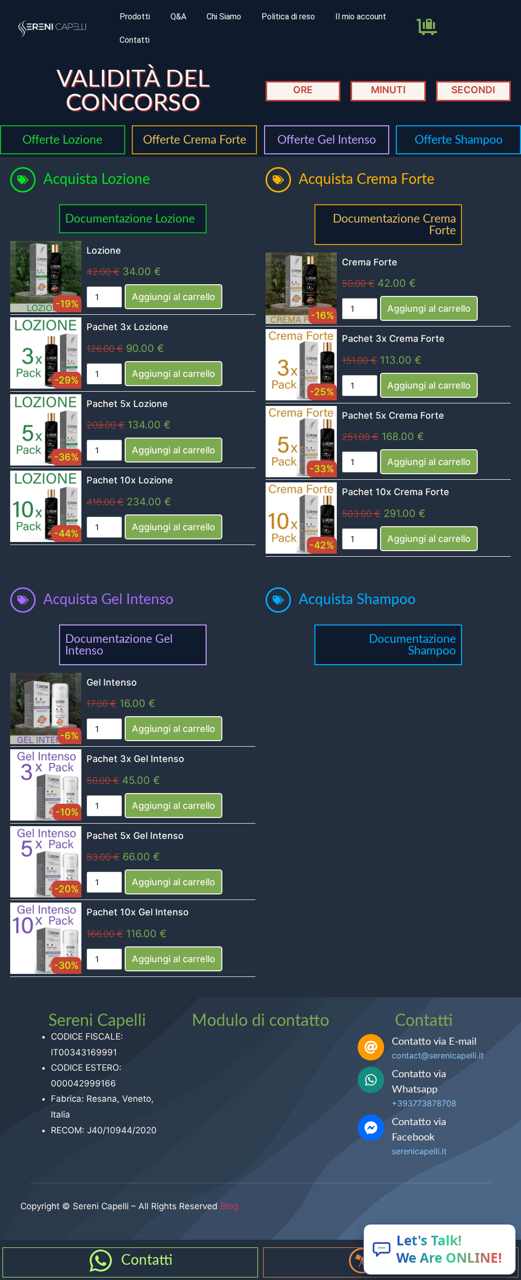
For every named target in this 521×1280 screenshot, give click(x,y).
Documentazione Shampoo (412, 645)
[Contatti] (100, 1260)
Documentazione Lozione (130, 219)
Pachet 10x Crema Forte (395, 491)
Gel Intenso (111, 682)
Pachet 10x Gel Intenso (137, 912)
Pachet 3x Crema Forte (393, 338)
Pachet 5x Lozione (127, 403)
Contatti (135, 40)
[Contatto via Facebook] (371, 1127)
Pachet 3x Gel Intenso (135, 758)
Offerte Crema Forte (194, 140)
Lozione (103, 250)
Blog (229, 1206)
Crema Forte (369, 262)
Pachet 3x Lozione (127, 326)
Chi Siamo (224, 16)
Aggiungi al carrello (173, 296)
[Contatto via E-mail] (371, 1047)
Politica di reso (288, 16)
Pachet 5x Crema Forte (393, 415)
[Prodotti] (361, 1260)
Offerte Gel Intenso (326, 140)
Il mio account (360, 16)
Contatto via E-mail (434, 1042)
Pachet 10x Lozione (129, 480)
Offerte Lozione (62, 140)
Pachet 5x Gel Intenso (135, 835)
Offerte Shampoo (459, 140)
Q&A (178, 16)
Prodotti (135, 16)
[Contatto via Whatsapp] (371, 1080)
